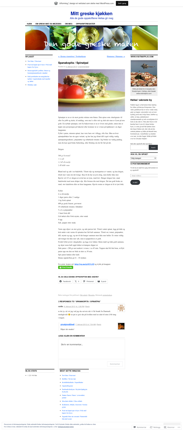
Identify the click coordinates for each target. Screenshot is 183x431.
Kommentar (115, 364)
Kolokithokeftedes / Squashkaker (72, 382)
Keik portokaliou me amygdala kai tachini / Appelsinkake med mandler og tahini (39, 78)
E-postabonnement (140, 163)
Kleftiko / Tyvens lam (69, 379)
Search (153, 147)
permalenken (107, 295)
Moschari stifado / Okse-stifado (72, 401)
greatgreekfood (67, 324)
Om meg (68, 23)
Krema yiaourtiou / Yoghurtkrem (72, 56)
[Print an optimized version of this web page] (65, 268)
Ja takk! (135, 182)
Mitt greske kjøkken (91, 13)
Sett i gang (122, 3)
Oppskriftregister (85, 23)
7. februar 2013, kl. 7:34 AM (86, 324)
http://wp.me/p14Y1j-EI (84, 264)
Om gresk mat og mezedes (48, 23)
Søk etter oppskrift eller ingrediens (141, 144)
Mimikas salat (32, 85)
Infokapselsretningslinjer (66, 426)
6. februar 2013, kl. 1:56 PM (74, 306)
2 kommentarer (83, 66)
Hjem (29, 23)
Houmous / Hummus (116, 56)
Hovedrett (83, 295)
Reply (87, 306)
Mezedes (91, 295)
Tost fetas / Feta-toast (34, 61)
